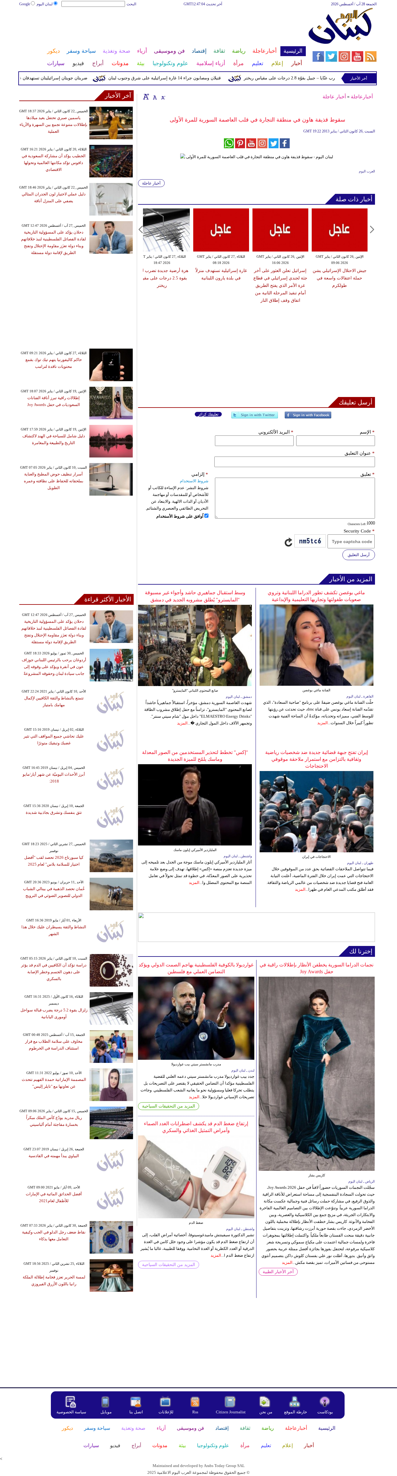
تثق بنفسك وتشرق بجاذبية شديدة (54, 812)
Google (24, 4)
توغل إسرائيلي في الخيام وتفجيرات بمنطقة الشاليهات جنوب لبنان (233, 278)
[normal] (154, 96)
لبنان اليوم (45, 4)
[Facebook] (308, 417)
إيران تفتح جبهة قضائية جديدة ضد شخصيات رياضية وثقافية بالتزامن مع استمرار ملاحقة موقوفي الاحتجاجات (316, 759)
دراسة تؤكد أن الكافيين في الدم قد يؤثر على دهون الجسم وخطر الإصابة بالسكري (54, 972)
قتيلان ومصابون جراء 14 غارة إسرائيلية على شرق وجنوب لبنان (188, 78)
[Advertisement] (162, 27)
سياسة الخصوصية (71, 1412)
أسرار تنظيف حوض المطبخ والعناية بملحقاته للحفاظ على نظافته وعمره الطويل (53, 481)
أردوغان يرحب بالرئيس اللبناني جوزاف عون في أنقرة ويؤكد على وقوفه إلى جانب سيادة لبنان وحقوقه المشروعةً (54, 667)
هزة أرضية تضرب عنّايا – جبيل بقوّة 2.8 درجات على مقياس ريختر (326, 78)
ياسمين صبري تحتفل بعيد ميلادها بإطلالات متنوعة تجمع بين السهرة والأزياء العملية (53, 124)
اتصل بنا (136, 1412)
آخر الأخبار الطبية (278, 1271)
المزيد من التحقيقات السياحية (168, 1106)
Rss (195, 1412)
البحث (131, 4)
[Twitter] (254, 417)
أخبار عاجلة (334, 96)
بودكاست (325, 1412)
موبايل (106, 1412)
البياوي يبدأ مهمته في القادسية (54, 1155)
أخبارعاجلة (362, 96)
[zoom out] (163, 96)
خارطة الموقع (295, 1412)
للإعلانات (165, 1412)
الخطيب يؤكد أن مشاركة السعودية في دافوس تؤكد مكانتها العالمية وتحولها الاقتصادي (54, 163)
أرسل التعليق (359, 554)
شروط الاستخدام (194, 481)
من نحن (265, 1412)
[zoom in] (146, 96)
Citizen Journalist (231, 1412)
